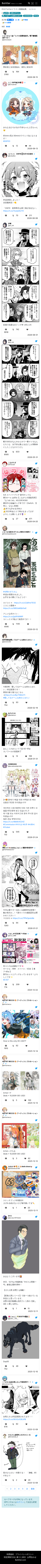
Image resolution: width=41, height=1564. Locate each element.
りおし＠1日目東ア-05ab (17, 934)
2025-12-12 (33, 1161)
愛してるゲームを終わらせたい (12, 16)
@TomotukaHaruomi (9, 534)
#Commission (9, 824)
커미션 (36, 16)
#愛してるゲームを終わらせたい (16, 698)
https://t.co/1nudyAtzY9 (13, 211)
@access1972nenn (14, 1218)
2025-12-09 (32, 1429)
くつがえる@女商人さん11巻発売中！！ (16, 1382)
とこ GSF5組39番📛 (15, 82)
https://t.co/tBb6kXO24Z (13, 822)
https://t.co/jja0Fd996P (13, 616)
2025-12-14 (33, 1051)
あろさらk (11, 713)
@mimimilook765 (14, 1168)
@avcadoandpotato (15, 766)
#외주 (25, 824)
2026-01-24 (33, 837)
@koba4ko (12, 156)
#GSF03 (6, 141)
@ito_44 (11, 225)
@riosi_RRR (12, 936)
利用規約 (10, 1554)
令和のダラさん (15, 13)
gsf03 (6, 13)
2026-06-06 (32, 218)
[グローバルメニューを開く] (36, 3)
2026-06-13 (32, 148)
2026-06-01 (32, 335)
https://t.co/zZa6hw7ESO (25, 603)
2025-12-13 (33, 1103)
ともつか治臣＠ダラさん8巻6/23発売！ (16, 532)
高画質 (8, 26)
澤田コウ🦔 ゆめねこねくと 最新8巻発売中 (17, 848)
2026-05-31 (32, 457)
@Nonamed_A (13, 1437)
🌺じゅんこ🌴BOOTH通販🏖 (19, 1317)
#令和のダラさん (10, 592)
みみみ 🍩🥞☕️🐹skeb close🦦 (20, 1166)
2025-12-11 (33, 1210)
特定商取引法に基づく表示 (15, 1557)
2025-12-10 (33, 1371)
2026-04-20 (32, 521)
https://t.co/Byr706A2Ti (15, 695)
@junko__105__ (13, 1318)
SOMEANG (12, 764)
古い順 (17, 20)
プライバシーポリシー (24, 1554)
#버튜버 (31, 824)
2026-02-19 (32, 708)
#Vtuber (6, 827)
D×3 (10, 1216)
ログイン (20, 1502)
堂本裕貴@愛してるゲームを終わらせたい (17, 640)
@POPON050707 (8, 850)
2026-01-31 (33, 759)
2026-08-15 (32, 77)
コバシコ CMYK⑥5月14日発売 (20, 154)
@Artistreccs (6, 1004)
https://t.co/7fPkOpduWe (23, 918)
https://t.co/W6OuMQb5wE (15, 608)
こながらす (12, 462)
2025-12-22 (33, 990)
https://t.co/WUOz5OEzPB (14, 1419)
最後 (33, 1489)
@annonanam (6, 40)
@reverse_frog (7, 1384)
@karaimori (12, 715)
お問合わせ (31, 1557)
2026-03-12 (32, 629)
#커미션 (18, 824)
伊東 (9, 223)
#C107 (6, 980)
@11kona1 (11, 464)
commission (28, 16)
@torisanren (12, 84)
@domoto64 (6, 642)
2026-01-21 (33, 928)
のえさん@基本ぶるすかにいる (19, 1435)
